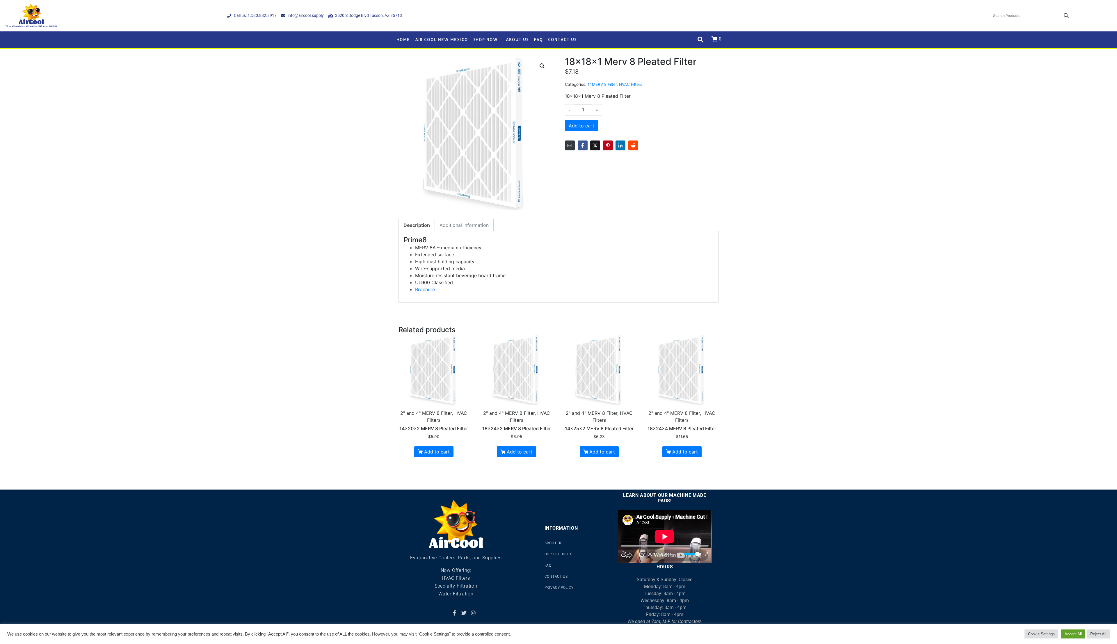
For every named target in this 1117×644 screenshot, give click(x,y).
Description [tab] (416, 225)
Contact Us (562, 39)
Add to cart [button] (437, 452)
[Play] (633, 554)
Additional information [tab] (464, 225)
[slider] (692, 554)
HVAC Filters (630, 84)
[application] (665, 536)
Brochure (425, 289)
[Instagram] (473, 613)
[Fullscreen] (706, 554)
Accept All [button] (1073, 634)
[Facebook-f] (454, 613)
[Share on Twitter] (595, 145)
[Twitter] (464, 613)
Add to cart (581, 126)
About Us (517, 39)
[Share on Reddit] (633, 145)
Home (403, 39)
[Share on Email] (570, 145)
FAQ (538, 39)
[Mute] (678, 554)
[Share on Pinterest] (608, 145)
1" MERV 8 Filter (602, 84)
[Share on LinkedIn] (620, 145)
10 (623, 554)
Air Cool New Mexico (441, 39)
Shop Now (485, 39)
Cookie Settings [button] (1041, 634)
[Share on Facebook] (583, 145)
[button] (542, 66)
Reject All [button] (1098, 634)
